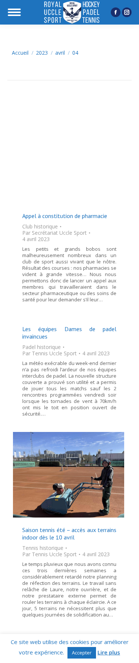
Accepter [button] (82, 652)
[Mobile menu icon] (14, 12)
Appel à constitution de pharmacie (64, 216)
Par (54, 233)
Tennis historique (42, 547)
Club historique (40, 226)
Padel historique (41, 346)
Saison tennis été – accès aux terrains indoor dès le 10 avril (69, 533)
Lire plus (108, 652)
